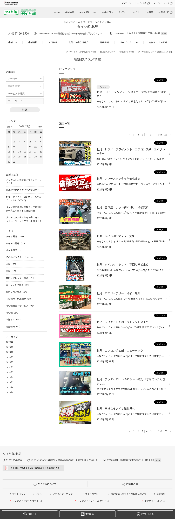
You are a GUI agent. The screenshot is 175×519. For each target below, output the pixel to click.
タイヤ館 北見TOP (145, 51)
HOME (57, 12)
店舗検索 (69, 12)
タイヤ (121, 12)
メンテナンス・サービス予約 (133, 3)
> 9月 (40, 126)
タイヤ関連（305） (15, 236)
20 (30, 151)
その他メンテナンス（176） (20, 257)
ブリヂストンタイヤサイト (25, 500)
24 (14, 156)
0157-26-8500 (20, 33)
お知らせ (52, 42)
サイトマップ (19, 493)
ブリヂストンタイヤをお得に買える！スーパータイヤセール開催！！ (24, 219)
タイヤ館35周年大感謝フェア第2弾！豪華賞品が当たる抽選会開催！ (24, 208)
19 (25, 151)
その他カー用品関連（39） (19, 298)
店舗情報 (32, 42)
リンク (39, 493)
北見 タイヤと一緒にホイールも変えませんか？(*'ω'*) (24, 198)
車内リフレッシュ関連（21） (20, 278)
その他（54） (12, 312)
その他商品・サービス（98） (20, 305)
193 (165, 134)
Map (164, 33)
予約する (89, 513)
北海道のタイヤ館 (126, 51)
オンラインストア (161, 3)
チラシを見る (147, 513)
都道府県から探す (107, 51)
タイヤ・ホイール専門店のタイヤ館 (81, 51)
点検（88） (11, 264)
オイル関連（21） (15, 250)
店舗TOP (12, 42)
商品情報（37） (14, 326)
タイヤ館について (88, 12)
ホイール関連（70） (16, 243)
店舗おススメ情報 (158, 42)
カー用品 (148, 12)
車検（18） (11, 271)
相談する (32, 513)
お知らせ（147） (14, 319)
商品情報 (104, 42)
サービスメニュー (129, 42)
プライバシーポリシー (64, 493)
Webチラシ (107, 12)
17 (14, 151)
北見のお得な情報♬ (79, 42)
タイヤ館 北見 (87, 26)
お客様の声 (163, 12)
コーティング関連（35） (18, 285)
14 (35, 146)
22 (40, 151)
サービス (134, 12)
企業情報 (160, 493)
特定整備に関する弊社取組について (128, 493)
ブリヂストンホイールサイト (91, 500)
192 (160, 134)
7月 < (9, 126)
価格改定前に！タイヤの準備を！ (22, 190)
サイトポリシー (92, 493)
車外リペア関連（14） (17, 291)
